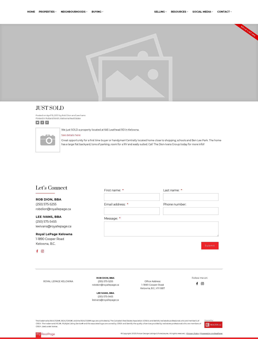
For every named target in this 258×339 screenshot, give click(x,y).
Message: (111, 218)
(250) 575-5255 (105, 281)
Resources (178, 11)
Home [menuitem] (31, 11)
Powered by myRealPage (211, 333)
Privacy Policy (193, 333)
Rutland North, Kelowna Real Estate (63, 118)
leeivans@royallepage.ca (53, 226)
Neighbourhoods (73, 11)
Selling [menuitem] (159, 11)
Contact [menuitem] (223, 11)
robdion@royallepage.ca (53, 209)
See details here (70, 135)
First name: (113, 190)
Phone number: (174, 204)
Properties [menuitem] (47, 11)
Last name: (171, 190)
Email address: (115, 204)
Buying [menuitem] (96, 11)
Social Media (201, 11)
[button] (37, 251)
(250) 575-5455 (105, 296)
